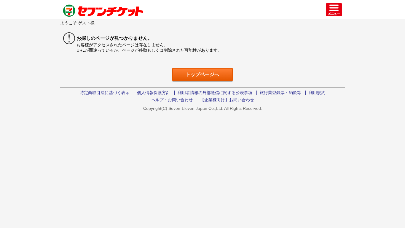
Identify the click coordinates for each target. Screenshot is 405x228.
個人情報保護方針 (153, 92)
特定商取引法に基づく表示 (105, 92)
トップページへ (202, 74)
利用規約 (317, 92)
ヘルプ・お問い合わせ (172, 99)
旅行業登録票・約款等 (280, 92)
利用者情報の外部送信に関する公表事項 (215, 92)
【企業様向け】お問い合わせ (227, 99)
